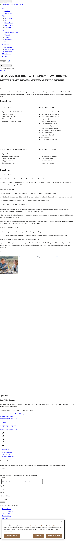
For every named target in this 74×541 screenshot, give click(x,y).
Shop (3, 8)
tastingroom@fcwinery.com (8, 426)
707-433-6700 (4, 422)
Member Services (9, 49)
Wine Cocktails (6, 54)
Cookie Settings (6, 516)
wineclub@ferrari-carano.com (8, 429)
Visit (3, 16)
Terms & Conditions (8, 511)
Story (3, 30)
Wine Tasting (8, 18)
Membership (5, 45)
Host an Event (9, 23)
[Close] (62, 522)
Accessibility (6, 518)
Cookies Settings (12, 535)
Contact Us (8, 27)
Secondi (2, 70)
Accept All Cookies (54, 535)
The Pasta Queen (7, 51)
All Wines (7, 11)
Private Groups (9, 25)
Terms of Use (6, 513)
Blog (6, 42)
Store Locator (8, 13)
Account (3, 61)
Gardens (7, 37)
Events (6, 20)
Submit (2, 501)
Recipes (4, 56)
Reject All (38, 535)
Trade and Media (7, 452)
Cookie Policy (41, 525)
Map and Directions (8, 456)
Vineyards (7, 35)
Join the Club (8, 47)
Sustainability (8, 39)
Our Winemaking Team (11, 32)
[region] (33, 530)
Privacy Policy (6, 509)
